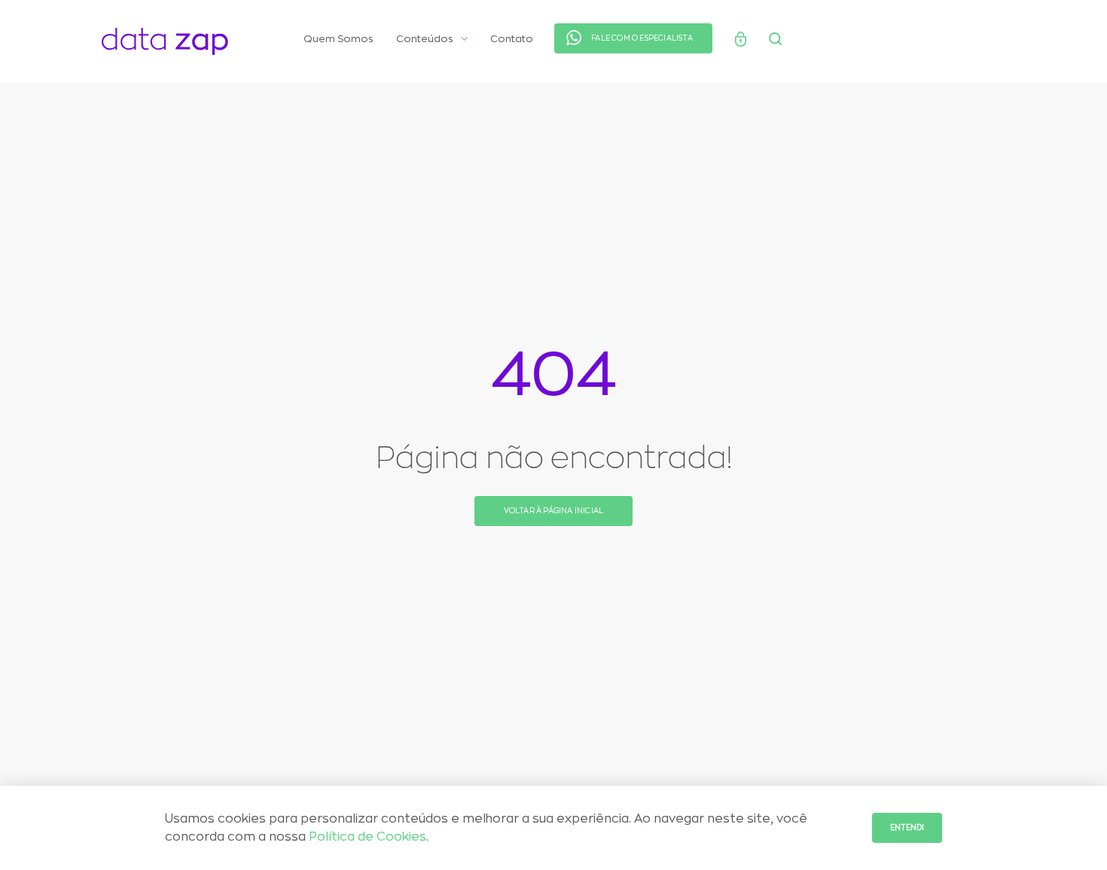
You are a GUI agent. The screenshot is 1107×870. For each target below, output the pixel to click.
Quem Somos (338, 39)
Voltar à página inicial (554, 511)
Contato (511, 39)
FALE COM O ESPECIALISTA (642, 38)
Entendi (907, 828)
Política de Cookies (367, 837)
